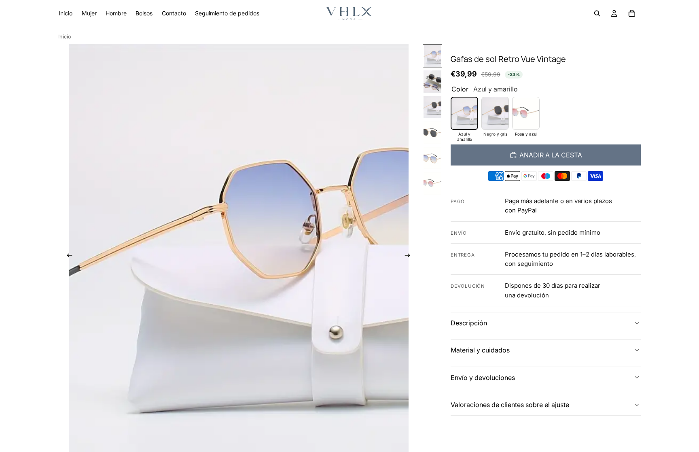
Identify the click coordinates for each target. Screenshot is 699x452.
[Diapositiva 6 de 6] (432, 183)
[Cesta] (632, 13)
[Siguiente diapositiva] (410, 256)
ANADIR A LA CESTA (550, 155)
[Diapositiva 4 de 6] (432, 132)
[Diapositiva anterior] (67, 256)
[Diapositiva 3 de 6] (432, 107)
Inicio (64, 37)
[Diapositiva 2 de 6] (432, 81)
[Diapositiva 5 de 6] (432, 158)
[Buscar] (597, 13)
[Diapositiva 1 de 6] (432, 56)
